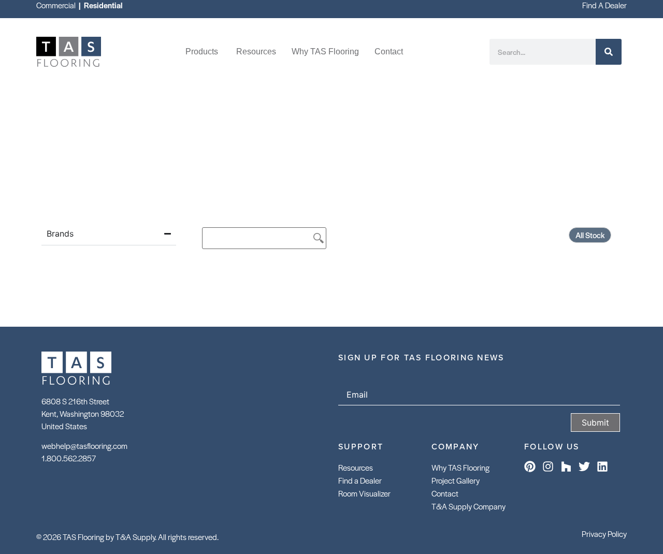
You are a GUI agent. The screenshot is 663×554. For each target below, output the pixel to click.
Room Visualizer (364, 493)
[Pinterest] (530, 466)
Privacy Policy (604, 533)
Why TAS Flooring (460, 467)
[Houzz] (566, 466)
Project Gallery (455, 480)
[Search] (609, 52)
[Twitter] (584, 466)
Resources (355, 467)
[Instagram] (548, 466)
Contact (444, 493)
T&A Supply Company (468, 506)
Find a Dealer (360, 480)
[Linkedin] (602, 466)
